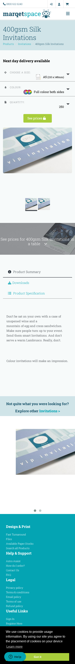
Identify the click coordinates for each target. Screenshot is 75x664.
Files (9, 539)
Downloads (20, 283)
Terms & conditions (17, 592)
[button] (37, 74)
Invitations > (49, 410)
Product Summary (26, 272)
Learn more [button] (14, 646)
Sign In (10, 619)
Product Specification (28, 293)
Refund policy (14, 606)
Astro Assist (13, 561)
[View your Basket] (68, 4)
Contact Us (12, 570)
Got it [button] (37, 656)
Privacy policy (14, 587)
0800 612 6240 (14, 4)
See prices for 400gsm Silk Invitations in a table (37, 241)
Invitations (24, 44)
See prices (35, 118)
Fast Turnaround (16, 534)
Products (8, 44)
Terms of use (13, 601)
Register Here (14, 623)
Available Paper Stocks (19, 543)
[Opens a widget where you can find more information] (15, 657)
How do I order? (15, 565)
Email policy (13, 597)
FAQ (8, 575)
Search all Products (17, 548)
